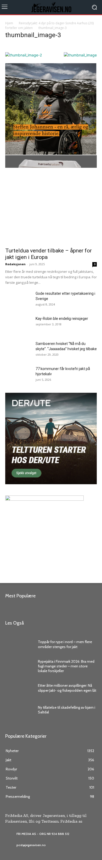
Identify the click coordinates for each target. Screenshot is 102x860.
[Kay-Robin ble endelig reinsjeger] (12, 321)
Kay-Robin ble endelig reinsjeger (62, 318)
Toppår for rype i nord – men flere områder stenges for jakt (65, 644)
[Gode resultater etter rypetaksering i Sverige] (18, 300)
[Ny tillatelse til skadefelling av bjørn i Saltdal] (19, 709)
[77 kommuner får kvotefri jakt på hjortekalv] (18, 375)
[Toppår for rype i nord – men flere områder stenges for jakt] (19, 644)
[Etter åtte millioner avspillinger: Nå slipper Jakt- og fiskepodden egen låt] (19, 688)
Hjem (9, 23)
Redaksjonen (15, 264)
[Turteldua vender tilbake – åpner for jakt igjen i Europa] (51, 211)
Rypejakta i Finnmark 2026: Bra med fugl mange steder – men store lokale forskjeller (66, 666)
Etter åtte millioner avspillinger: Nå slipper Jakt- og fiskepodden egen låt (67, 687)
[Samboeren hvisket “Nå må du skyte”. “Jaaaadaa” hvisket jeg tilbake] (18, 350)
